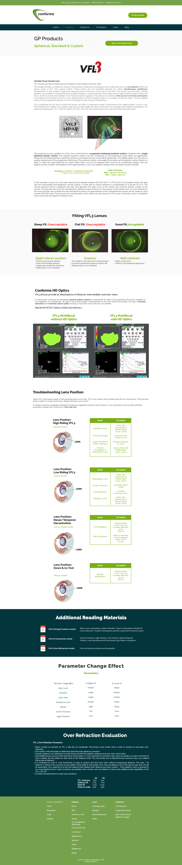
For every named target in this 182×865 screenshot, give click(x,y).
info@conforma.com (113, 3)
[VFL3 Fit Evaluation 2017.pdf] (42, 639)
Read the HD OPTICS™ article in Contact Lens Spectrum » (58, 308)
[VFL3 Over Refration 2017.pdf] (43, 648)
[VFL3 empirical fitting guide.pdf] (43, 629)
